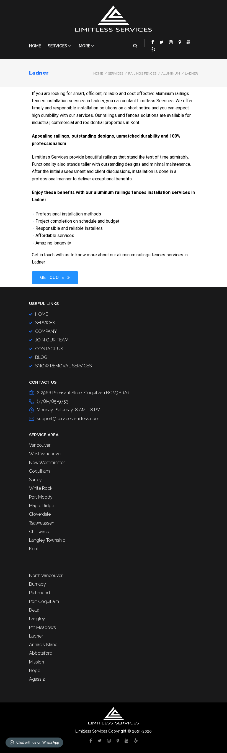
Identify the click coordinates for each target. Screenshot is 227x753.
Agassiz (37, 679)
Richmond (39, 592)
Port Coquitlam (44, 601)
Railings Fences (142, 73)
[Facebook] (152, 42)
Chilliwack (39, 531)
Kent (33, 548)
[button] (55, 277)
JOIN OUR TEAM (51, 340)
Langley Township (47, 540)
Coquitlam (39, 471)
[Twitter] (161, 42)
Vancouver (39, 445)
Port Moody (41, 497)
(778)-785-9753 (52, 401)
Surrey (35, 479)
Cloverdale (40, 514)
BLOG (41, 357)
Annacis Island (43, 644)
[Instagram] (171, 42)
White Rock (40, 488)
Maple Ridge (41, 505)
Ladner (36, 636)
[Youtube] (188, 42)
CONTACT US (49, 348)
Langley (37, 618)
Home (35, 46)
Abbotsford (40, 653)
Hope (34, 670)
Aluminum (170, 73)
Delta (34, 610)
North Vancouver (46, 575)
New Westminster (47, 462)
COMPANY (46, 331)
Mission (36, 662)
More (85, 46)
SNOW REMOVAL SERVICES (63, 365)
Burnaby (37, 584)
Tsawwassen (41, 523)
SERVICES (115, 73)
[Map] (180, 42)
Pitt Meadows (42, 627)
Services (57, 46)
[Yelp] (153, 49)
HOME (41, 314)
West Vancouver (45, 453)
